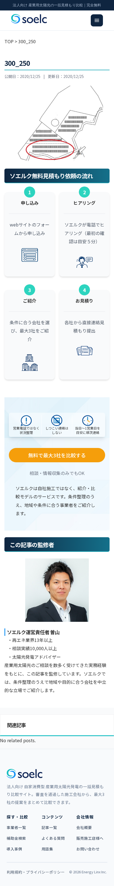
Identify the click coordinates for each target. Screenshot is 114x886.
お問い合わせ (88, 849)
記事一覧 (49, 827)
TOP (9, 41)
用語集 (47, 849)
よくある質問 (53, 838)
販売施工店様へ (89, 838)
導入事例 (14, 849)
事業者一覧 (16, 827)
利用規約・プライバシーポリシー (36, 872)
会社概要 (84, 827)
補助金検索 (16, 838)
